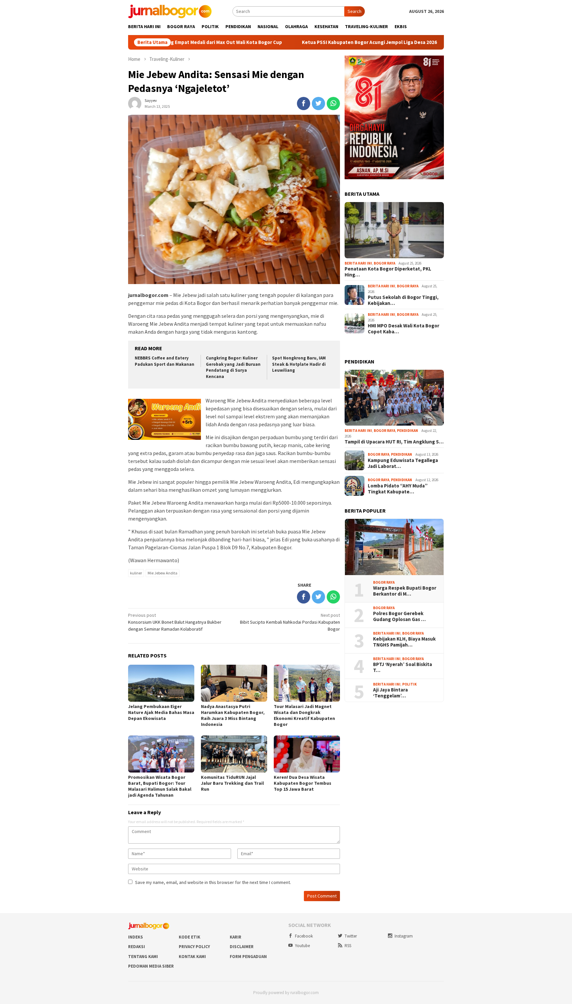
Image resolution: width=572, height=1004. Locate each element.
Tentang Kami (143, 956)
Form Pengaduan (248, 956)
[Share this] (303, 103)
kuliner (136, 572)
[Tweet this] (318, 103)
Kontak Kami (192, 956)
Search (354, 11)
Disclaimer (242, 946)
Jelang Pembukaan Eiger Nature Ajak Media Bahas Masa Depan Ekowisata (161, 712)
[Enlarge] (435, 64)
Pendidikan (407, 430)
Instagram (404, 936)
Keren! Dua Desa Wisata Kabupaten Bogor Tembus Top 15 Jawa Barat (302, 783)
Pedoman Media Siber (151, 966)
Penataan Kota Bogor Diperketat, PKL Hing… (388, 272)
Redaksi (136, 946)
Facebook (304, 936)
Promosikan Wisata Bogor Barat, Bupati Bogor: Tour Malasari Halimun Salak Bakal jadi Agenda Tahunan (159, 786)
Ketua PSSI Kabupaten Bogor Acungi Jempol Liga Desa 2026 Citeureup (331, 42)
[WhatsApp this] (333, 103)
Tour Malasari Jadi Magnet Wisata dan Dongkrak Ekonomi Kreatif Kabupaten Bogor (304, 715)
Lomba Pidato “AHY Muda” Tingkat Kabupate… (398, 489)
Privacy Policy (194, 946)
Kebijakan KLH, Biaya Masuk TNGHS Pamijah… (404, 642)
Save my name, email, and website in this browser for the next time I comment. (213, 882)
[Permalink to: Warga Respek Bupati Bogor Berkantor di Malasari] (394, 547)
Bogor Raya (384, 263)
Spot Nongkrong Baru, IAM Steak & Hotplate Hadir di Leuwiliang (299, 364)
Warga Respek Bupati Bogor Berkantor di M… (404, 591)
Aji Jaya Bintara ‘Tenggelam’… (390, 693)
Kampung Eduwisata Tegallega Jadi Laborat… (403, 463)
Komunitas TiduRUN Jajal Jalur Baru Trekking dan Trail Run (232, 783)
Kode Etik (189, 937)
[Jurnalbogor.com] (170, 11)
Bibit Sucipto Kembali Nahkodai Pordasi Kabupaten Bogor (290, 622)
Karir (235, 937)
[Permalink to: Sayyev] (134, 103)
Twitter (351, 936)
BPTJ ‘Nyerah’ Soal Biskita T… (402, 667)
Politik (409, 684)
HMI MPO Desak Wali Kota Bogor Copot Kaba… (403, 329)
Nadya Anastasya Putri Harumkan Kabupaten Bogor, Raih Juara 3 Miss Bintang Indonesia (232, 715)
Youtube (302, 945)
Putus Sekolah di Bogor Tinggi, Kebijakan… (403, 300)
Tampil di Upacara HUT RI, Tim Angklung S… (394, 442)
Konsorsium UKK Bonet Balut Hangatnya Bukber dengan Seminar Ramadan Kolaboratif (174, 622)
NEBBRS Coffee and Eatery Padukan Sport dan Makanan (164, 361)
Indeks (135, 937)
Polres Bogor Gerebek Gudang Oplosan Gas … (399, 616)
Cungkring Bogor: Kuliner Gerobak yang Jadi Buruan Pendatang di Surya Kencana (233, 367)
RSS (348, 945)
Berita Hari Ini (358, 263)
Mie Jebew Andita (162, 572)
